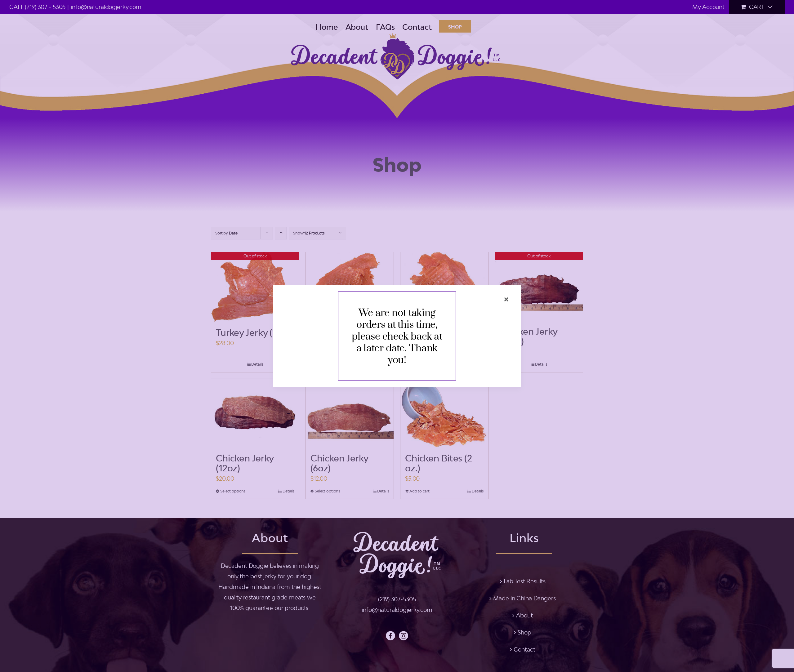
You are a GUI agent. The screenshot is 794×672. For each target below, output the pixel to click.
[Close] (506, 299)
